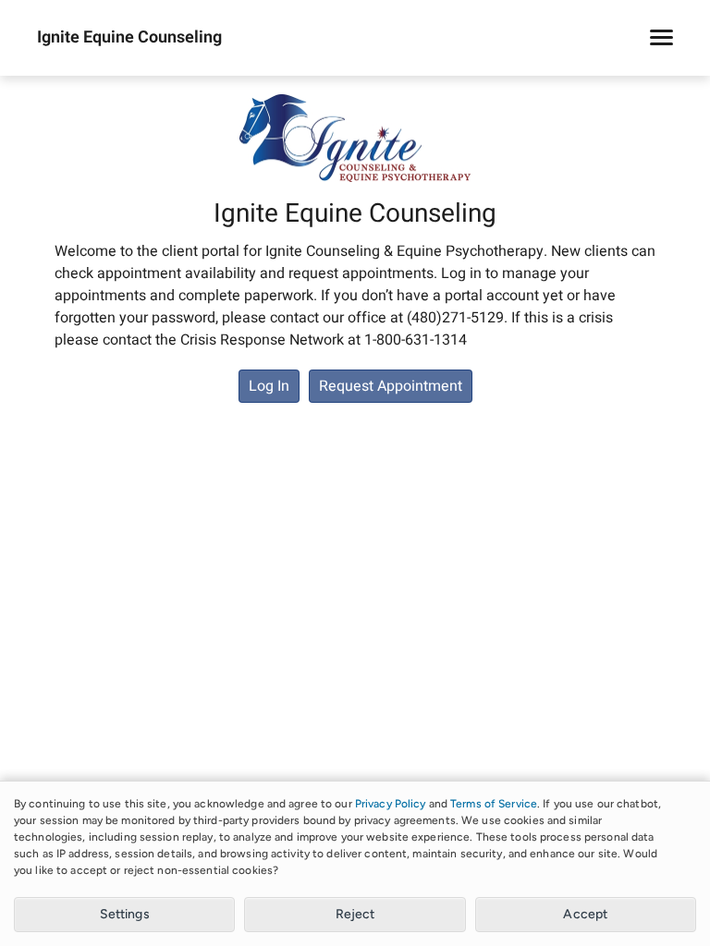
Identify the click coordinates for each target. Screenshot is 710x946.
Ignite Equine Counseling (129, 38)
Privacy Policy (390, 803)
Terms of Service (493, 803)
